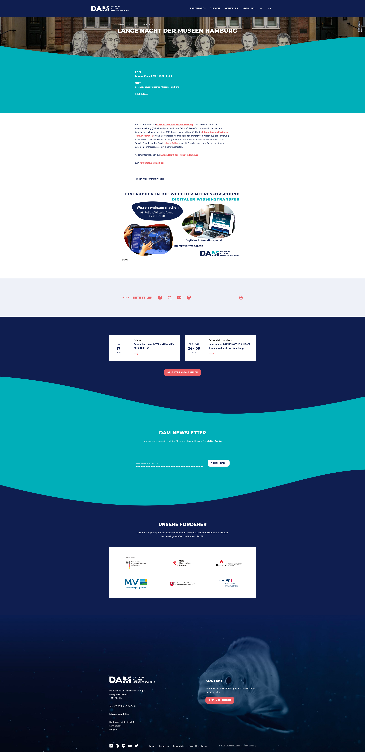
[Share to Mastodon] (189, 298)
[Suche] (261, 8)
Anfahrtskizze (141, 93)
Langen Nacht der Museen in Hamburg (179, 154)
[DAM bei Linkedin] (111, 746)
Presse (152, 746)
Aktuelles (231, 8)
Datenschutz (178, 746)
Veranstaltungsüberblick (152, 162)
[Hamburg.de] (229, 563)
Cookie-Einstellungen (197, 746)
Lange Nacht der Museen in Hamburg (174, 124)
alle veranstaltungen (182, 372)
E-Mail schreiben (220, 700)
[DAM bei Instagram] (117, 746)
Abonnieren (218, 463)
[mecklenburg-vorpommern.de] (136, 584)
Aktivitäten (198, 8)
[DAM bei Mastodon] (123, 746)
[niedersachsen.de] (182, 584)
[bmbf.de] (136, 563)
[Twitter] (170, 298)
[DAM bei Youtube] (130, 746)
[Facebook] (160, 298)
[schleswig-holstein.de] (229, 584)
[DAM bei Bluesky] (136, 746)
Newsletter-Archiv (212, 440)
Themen (215, 8)
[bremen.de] (182, 563)
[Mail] (179, 298)
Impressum (164, 746)
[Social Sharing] (241, 298)
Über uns (249, 8)
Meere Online (171, 143)
